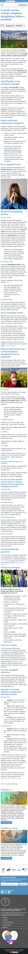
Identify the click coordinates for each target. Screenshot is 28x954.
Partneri (4, 927)
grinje (21, 143)
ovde (7, 282)
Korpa (25, 1)
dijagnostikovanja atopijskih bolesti (11, 778)
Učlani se (5, 920)
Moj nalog (20, 1)
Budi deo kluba (6, 925)
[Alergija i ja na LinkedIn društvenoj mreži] (4, 1)
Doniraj (4, 917)
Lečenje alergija (5, 560)
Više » (23, 915)
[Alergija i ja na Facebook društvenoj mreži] (1, 1)
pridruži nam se (6, 822)
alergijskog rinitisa (18, 661)
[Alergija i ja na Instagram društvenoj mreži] (2, 1)
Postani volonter (7, 922)
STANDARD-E (20, 950)
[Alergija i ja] (2, 6)
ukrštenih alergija (10, 345)
